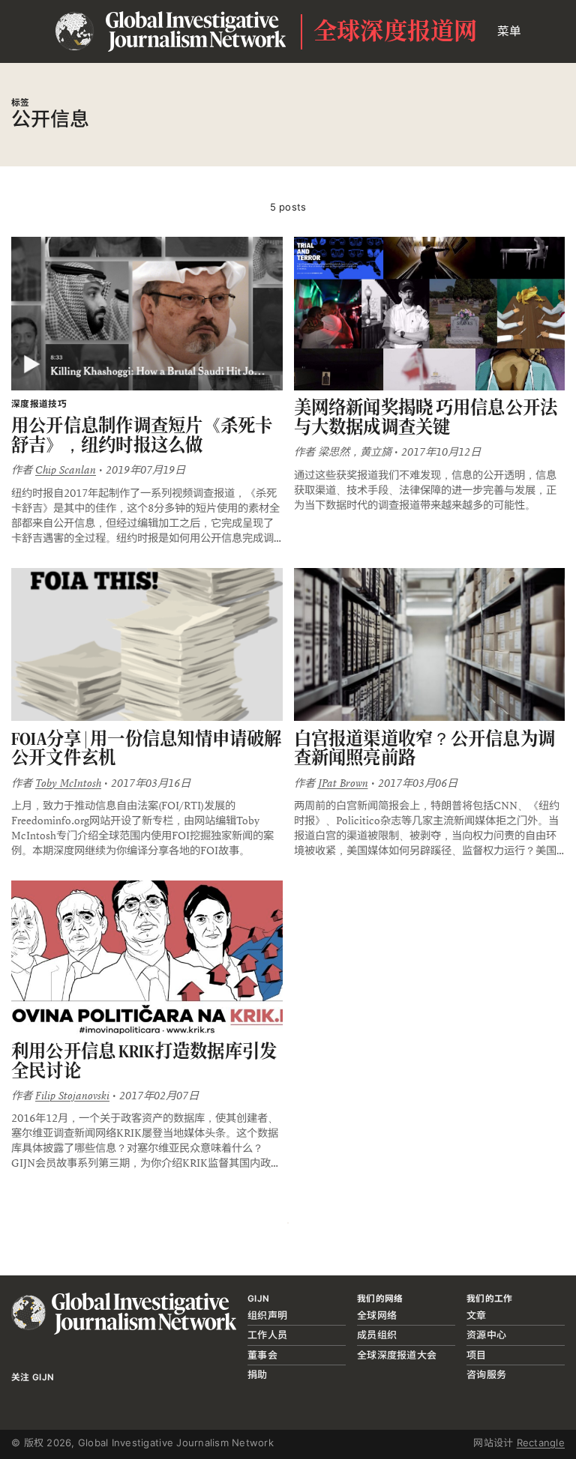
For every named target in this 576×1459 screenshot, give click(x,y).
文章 (476, 1315)
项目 (476, 1355)
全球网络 (377, 1315)
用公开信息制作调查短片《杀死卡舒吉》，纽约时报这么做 (142, 435)
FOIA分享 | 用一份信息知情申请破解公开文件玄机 (146, 748)
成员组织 (377, 1335)
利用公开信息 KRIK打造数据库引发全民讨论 (144, 1061)
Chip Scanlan (65, 470)
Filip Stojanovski (72, 1095)
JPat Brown (343, 783)
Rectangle (541, 1443)
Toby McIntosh (68, 783)
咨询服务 (486, 1374)
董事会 (263, 1355)
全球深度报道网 (396, 31)
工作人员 (267, 1335)
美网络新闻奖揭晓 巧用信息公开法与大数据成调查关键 (426, 417)
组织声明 (267, 1315)
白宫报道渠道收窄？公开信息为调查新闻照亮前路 (425, 748)
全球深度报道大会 (396, 1355)
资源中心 (486, 1335)
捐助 (258, 1374)
